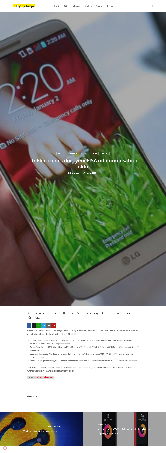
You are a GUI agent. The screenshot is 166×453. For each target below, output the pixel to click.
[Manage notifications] (5, 448)
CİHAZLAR (61, 153)
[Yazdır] (48, 325)
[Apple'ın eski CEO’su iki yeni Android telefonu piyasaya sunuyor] (124, 429)
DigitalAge (74, 173)
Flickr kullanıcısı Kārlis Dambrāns (43, 377)
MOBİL (83, 153)
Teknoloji (104, 153)
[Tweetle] (34, 325)
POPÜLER (93, 153)
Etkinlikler (73, 153)
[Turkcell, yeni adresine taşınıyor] (41, 429)
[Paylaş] (29, 325)
